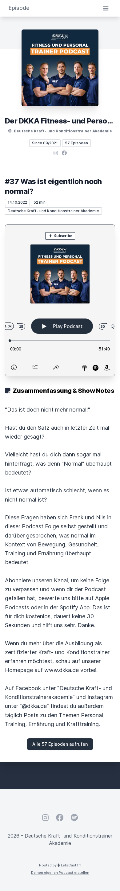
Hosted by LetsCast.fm (60, 865)
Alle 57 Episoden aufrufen (60, 744)
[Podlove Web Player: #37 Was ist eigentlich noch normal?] (60, 300)
